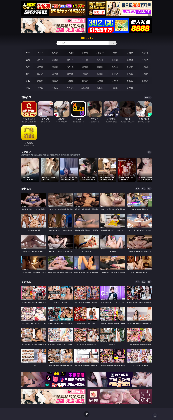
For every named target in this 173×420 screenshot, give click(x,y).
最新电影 (26, 281)
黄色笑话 (130, 81)
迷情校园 (100, 81)
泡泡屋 (115, 88)
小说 (28, 80)
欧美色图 (70, 74)
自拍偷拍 (55, 60)
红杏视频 (100, 88)
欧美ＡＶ (70, 60)
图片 (28, 73)
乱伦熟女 (130, 67)
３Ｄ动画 (85, 60)
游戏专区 (85, 53)
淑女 (143, 282)
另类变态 (145, 67)
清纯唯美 (115, 74)
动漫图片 (85, 74)
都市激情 (40, 81)
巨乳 (143, 189)
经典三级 (115, 67)
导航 (28, 87)
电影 (28, 66)
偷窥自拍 (40, 74)
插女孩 (40, 88)
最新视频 (26, 188)
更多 (149, 189)
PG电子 (40, 53)
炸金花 (115, 53)
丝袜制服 (115, 60)
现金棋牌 (130, 53)
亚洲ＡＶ (40, 60)
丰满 (137, 282)
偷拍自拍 (55, 67)
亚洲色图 (55, 74)
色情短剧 (130, 88)
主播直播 (130, 60)
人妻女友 (70, 81)
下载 (149, 152)
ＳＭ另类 (145, 60)
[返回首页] (155, 415)
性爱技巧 (145, 81)
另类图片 (145, 74)
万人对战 (70, 53)
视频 (28, 59)
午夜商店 (55, 88)
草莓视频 (70, 88)
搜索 (112, 43)
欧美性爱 (85, 67)
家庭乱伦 (55, 81)
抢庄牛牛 (145, 53)
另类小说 (115, 81)
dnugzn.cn (86, 38)
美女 (137, 189)
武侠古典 (85, 81)
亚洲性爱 (40, 67)
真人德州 (55, 53)
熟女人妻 (100, 60)
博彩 (28, 52)
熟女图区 (130, 74)
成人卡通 (70, 67)
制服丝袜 (100, 67)
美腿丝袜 (100, 74)
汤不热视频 (85, 88)
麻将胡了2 (100, 53)
